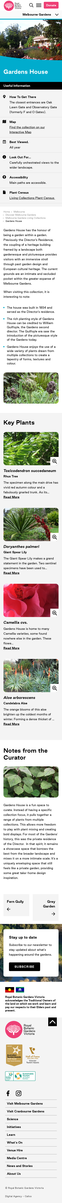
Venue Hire (15, 1150)
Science (12, 1119)
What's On (14, 1142)
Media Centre (17, 1158)
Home (6, 211)
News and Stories (20, 1165)
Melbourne (19, 211)
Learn (11, 1134)
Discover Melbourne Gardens (21, 215)
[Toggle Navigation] (39, 5)
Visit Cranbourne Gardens (25, 1111)
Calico (28, 1196)
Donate (51, 5)
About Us (14, 1173)
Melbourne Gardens (37, 14)
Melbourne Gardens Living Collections (26, 218)
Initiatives (14, 1127)
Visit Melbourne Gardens (25, 1103)
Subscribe (24, 966)
